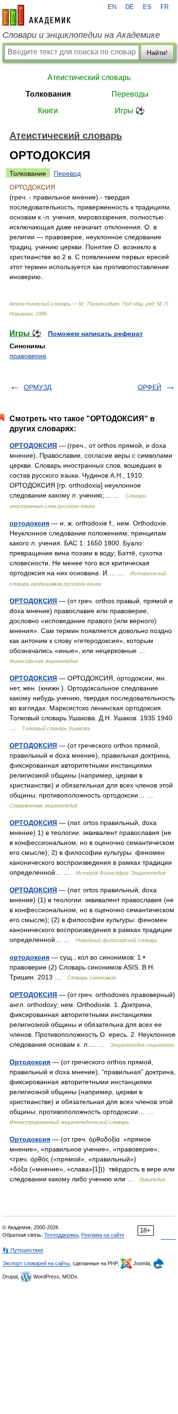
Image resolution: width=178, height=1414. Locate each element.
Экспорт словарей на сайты (36, 1263)
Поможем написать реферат (95, 333)
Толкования (48, 94)
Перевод (67, 173)
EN (112, 7)
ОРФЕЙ (149, 387)
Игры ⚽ (130, 111)
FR (164, 7)
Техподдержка (61, 1235)
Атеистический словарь (89, 77)
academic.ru (36, 15)
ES (147, 7)
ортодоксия (29, 523)
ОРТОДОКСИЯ (33, 445)
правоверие (28, 356)
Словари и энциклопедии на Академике (81, 35)
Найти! (157, 52)
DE (129, 7)
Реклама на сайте (102, 1235)
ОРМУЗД (37, 387)
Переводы (130, 94)
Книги (48, 111)
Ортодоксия (29, 1062)
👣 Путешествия (22, 1250)
